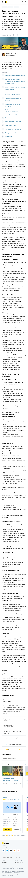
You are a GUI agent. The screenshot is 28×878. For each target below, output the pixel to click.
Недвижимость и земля (11, 92)
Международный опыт (12, 133)
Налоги (16, 7)
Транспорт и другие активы (12, 94)
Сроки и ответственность (13, 129)
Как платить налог (10, 125)
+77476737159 (18, 857)
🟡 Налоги (8, 835)
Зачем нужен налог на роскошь (15, 75)
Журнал (11, 7)
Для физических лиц (10, 109)
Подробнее (16, 829)
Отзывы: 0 (16, 799)
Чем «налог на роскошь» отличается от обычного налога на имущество (15, 81)
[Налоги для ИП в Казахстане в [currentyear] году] (12, 771)
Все (25, 764)
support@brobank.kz (7, 857)
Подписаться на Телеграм (15, 744)
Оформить (7, 829)
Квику (5, 797)
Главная (3, 835)
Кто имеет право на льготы (13, 121)
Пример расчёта (10, 118)
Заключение (8, 136)
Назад (5, 7)
